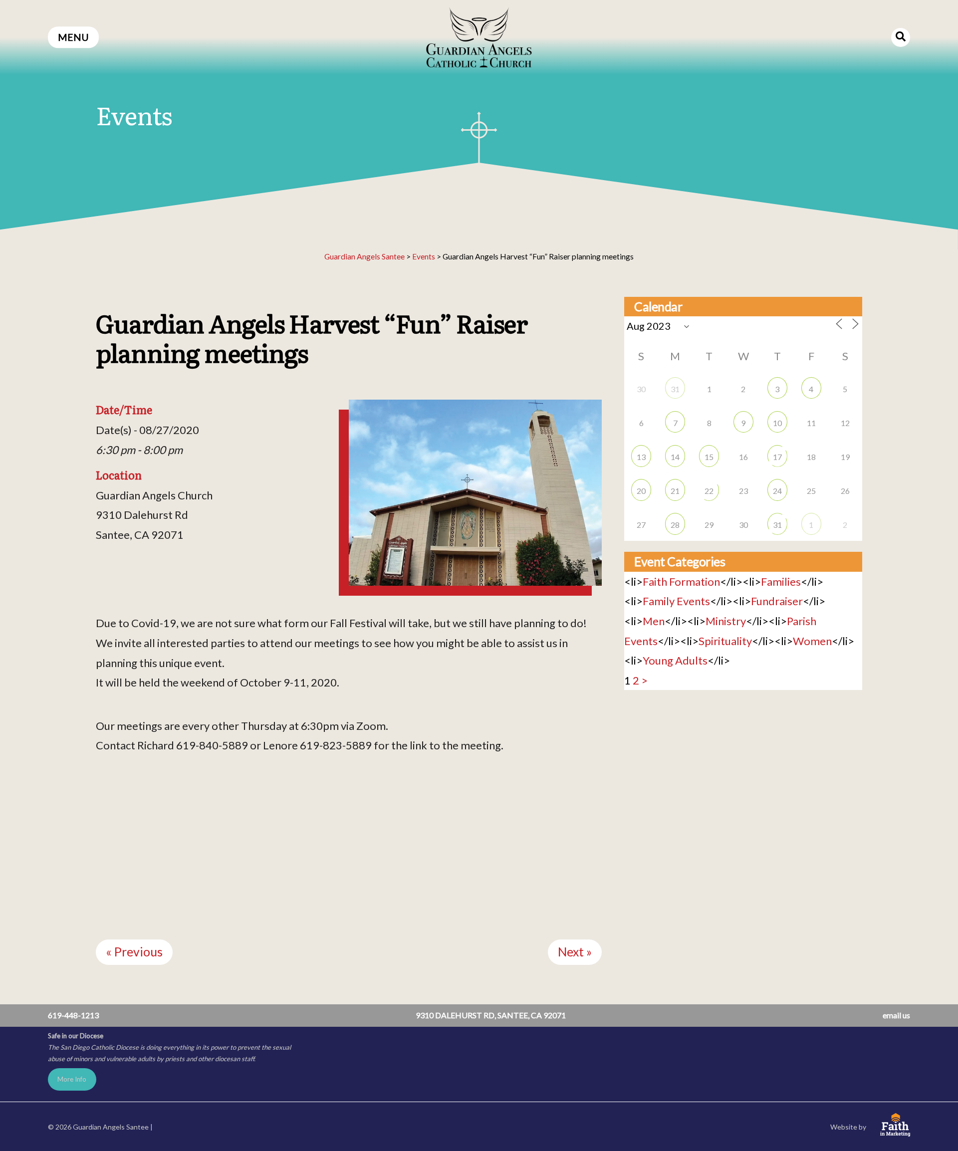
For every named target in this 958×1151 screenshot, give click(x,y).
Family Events (676, 601)
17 (777, 456)
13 (641, 456)
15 (709, 456)
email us (896, 1015)
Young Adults (675, 660)
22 (709, 490)
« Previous (134, 951)
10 (777, 423)
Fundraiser (777, 601)
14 (675, 456)
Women (812, 641)
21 (675, 490)
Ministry (726, 621)
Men (654, 621)
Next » (575, 951)
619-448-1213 (73, 1015)
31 (675, 389)
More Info (71, 1079)
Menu (73, 37)
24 (777, 490)
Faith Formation (681, 581)
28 (675, 524)
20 (641, 490)
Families (781, 581)
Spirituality (725, 641)
